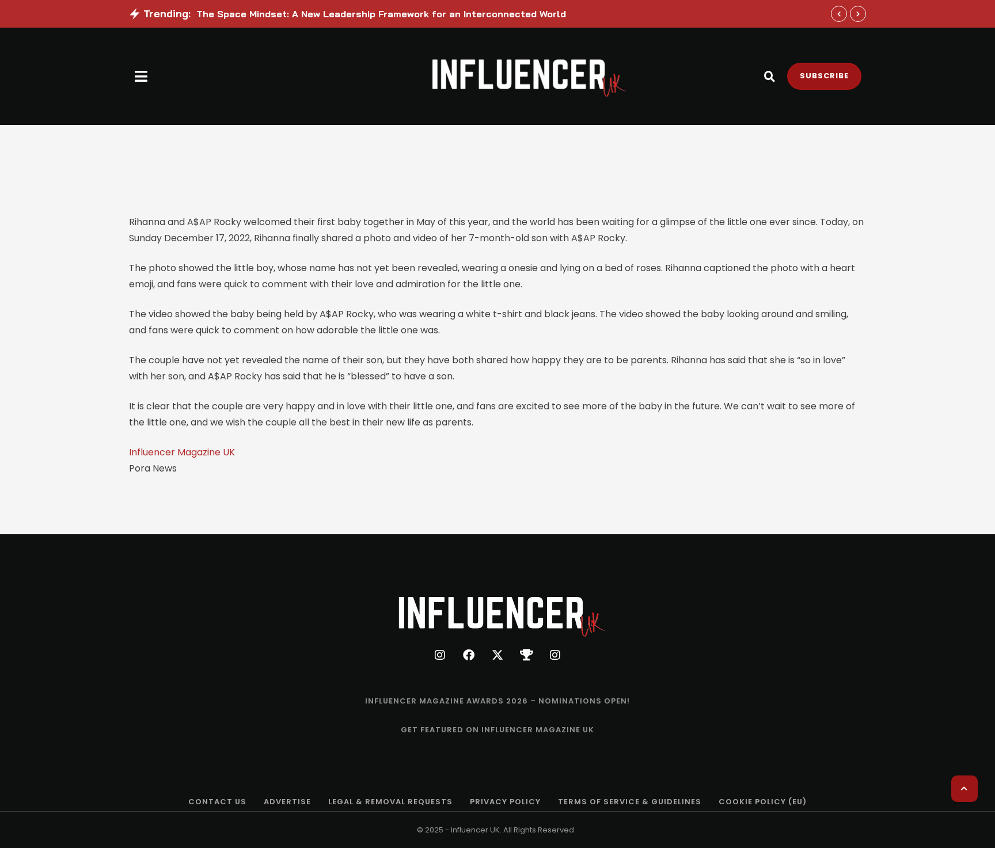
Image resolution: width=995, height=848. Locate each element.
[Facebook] (468, 655)
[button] (141, 76)
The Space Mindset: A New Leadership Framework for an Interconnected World (381, 14)
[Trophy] (526, 655)
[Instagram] (440, 655)
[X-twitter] (497, 655)
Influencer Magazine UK (182, 452)
